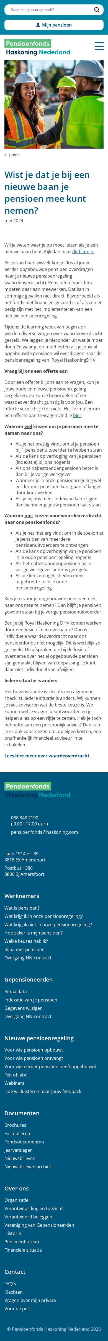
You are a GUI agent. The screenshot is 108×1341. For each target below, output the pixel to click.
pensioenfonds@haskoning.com (44, 832)
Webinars (14, 1083)
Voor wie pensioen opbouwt (33, 1050)
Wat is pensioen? (22, 908)
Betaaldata (15, 991)
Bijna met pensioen (24, 949)
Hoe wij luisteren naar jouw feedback (42, 1091)
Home (14, 154)
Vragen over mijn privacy (30, 1300)
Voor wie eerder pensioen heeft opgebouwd (50, 1066)
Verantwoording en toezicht (33, 1208)
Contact (14, 1271)
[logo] (37, 47)
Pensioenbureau (21, 1242)
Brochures (15, 1125)
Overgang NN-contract (28, 958)
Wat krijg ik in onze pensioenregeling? (43, 916)
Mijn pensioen (57, 25)
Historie (12, 1233)
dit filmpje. (83, 251)
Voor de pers (18, 1309)
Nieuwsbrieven (19, 1158)
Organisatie (16, 1200)
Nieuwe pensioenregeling (39, 1038)
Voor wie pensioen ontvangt (33, 1058)
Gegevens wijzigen (23, 1008)
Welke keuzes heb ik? (26, 941)
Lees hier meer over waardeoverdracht (46, 756)
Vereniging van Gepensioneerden (39, 1225)
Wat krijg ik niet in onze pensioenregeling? (48, 924)
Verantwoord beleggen (28, 1217)
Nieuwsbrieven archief (27, 1167)
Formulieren (17, 1133)
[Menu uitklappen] (99, 46)
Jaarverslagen (18, 1150)
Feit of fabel (16, 1075)
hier (77, 415)
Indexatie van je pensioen (30, 1000)
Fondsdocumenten (24, 1142)
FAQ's (10, 1284)
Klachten (13, 1292)
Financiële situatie (23, 1250)
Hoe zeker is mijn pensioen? (33, 933)
